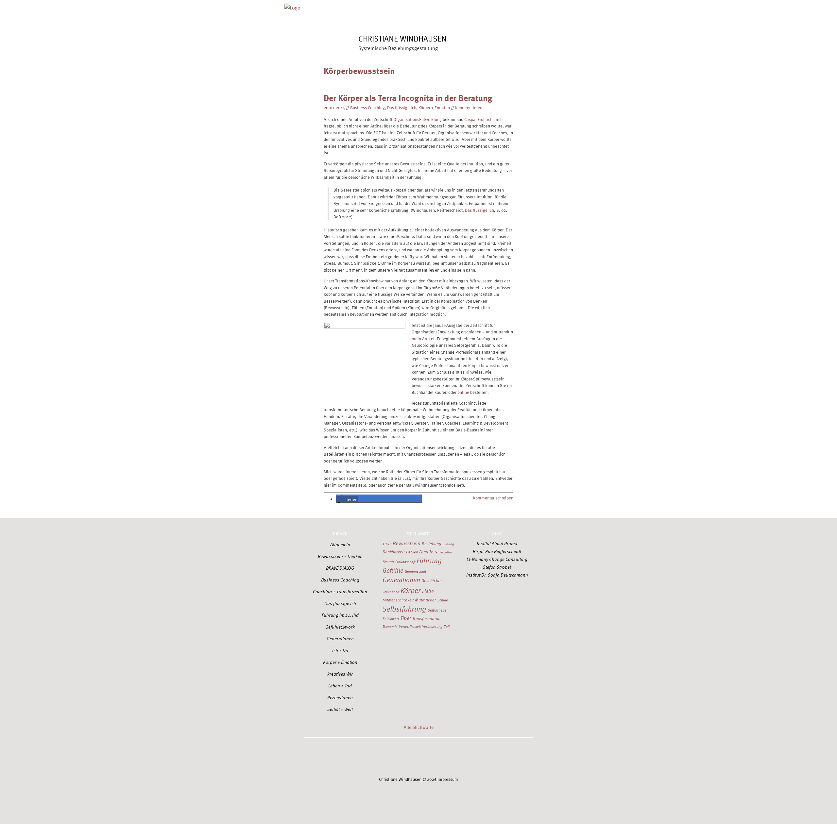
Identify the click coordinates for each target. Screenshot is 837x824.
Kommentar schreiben (493, 498)
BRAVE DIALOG (340, 567)
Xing (403, 757)
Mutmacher (425, 600)
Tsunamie (390, 626)
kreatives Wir (340, 673)
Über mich (383, 5)
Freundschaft (405, 561)
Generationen (340, 638)
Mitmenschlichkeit (398, 600)
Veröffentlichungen (483, 5)
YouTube (433, 757)
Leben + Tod (340, 685)
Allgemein (340, 544)
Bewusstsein (406, 543)
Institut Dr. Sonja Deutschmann (497, 574)
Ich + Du (340, 650)
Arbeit (387, 544)
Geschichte (431, 580)
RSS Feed (493, 757)
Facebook (374, 757)
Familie (426, 551)
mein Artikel (423, 338)
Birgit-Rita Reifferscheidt (497, 551)
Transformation (426, 618)
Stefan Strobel (497, 566)
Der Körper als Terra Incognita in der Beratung (408, 98)
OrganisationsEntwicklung (417, 119)
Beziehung (431, 543)
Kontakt (525, 5)
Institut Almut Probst (497, 543)
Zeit (447, 626)
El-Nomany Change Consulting (497, 559)
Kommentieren (468, 107)
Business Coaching (367, 107)
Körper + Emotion (434, 107)
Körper (411, 590)
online (463, 392)
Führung (429, 560)
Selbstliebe (437, 610)
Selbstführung (404, 608)
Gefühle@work (340, 626)
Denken (412, 552)
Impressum (447, 779)
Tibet (405, 618)
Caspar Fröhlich (478, 119)
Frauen (388, 561)
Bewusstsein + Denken (340, 556)
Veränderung (432, 626)
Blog (444, 5)
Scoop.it (463, 757)
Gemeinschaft (415, 571)
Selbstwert (391, 618)
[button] (347, 499)
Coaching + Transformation (340, 591)
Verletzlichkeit (410, 626)
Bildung (448, 544)
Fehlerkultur (443, 552)
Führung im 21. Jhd (340, 615)
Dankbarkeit (394, 551)
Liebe (428, 591)
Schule (442, 600)
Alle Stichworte (419, 727)
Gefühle (393, 570)
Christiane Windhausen (402, 38)
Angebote (416, 5)
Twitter (344, 757)
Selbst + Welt (340, 709)
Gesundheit (391, 591)
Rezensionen (340, 697)
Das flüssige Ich (401, 107)
